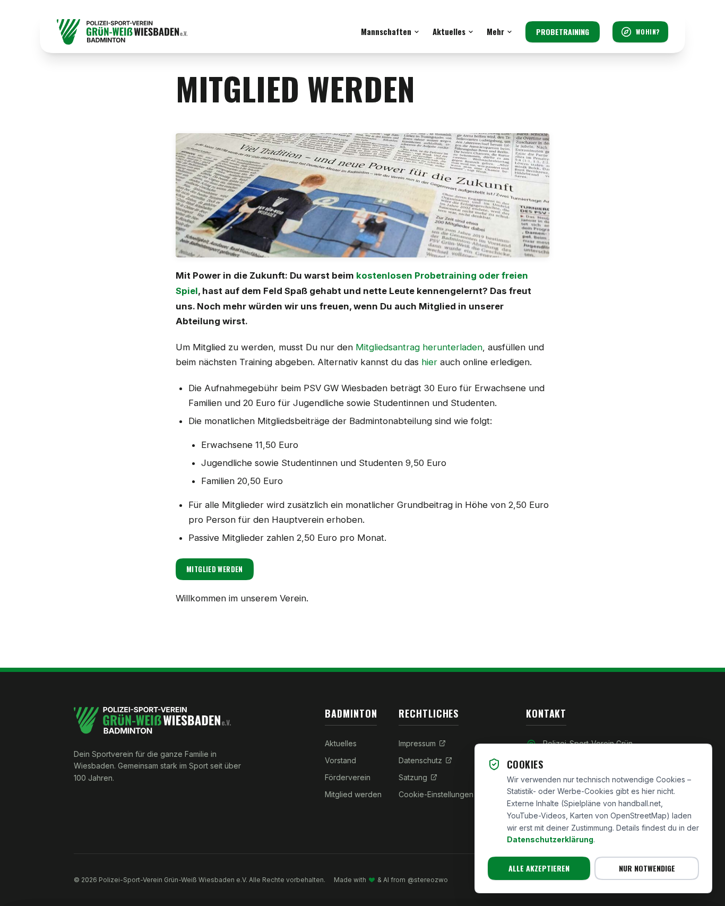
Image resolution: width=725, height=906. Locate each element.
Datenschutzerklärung (550, 839)
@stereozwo (428, 880)
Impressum (417, 743)
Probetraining (562, 31)
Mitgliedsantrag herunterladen (419, 347)
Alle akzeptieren (538, 868)
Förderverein (347, 777)
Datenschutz (420, 760)
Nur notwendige (647, 868)
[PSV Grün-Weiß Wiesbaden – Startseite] (122, 32)
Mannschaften (386, 31)
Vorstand (340, 760)
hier (429, 362)
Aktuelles (449, 31)
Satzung (413, 777)
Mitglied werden (214, 569)
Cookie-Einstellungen (436, 794)
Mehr (495, 31)
